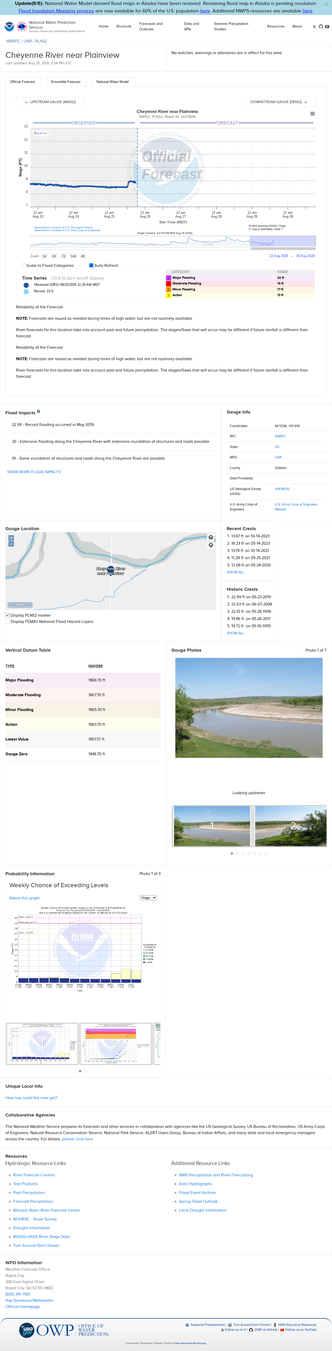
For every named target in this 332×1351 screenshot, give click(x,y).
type (9, 666)
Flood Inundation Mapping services (56, 11)
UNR (28, 41)
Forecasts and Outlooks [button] (151, 26)
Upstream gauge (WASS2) (52, 102)
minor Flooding (19, 709)
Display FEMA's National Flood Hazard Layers (51, 621)
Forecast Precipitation (33, 1201)
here (205, 11)
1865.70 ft (96, 709)
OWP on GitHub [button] (265, 1330)
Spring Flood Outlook (198, 1201)
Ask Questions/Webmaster (29, 1300)
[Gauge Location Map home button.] (211, 537)
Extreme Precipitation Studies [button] (231, 26)
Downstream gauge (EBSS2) (277, 102)
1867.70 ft (96, 695)
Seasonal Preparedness (207, 1325)
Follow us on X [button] (235, 1330)
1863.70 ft (96, 724)
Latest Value (17, 739)
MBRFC (13, 41)
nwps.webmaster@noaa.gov (190, 1343)
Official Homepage (22, 1306)
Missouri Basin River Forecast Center (46, 1210)
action (11, 724)
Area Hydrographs (195, 1184)
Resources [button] (276, 26)
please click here (77, 1139)
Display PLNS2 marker (30, 615)
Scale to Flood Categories (49, 265)
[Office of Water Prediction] (72, 1330)
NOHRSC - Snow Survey (35, 1219)
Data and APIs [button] (191, 26)
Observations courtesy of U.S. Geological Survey (63, 227)
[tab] (23, 82)
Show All (235, 572)
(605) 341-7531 (17, 1294)
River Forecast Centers (34, 1175)
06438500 (282, 489)
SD (277, 447)
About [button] (297, 26)
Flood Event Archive (197, 1192)
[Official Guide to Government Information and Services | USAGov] (26, 1330)
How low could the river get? (31, 1098)
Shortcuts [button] (124, 26)
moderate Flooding (23, 695)
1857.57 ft (96, 739)
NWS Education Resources (297, 1325)
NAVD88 (95, 666)
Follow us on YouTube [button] (300, 1330)
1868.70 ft (96, 680)
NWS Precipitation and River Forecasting (216, 1175)
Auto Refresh (105, 265)
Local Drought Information (203, 1210)
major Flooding (19, 680)
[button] (326, 4)
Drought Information (31, 1228)
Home (103, 26)
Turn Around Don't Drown (36, 1245)
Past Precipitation (29, 1192)
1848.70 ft (96, 754)
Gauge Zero (16, 754)
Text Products (25, 1184)
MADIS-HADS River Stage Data (41, 1236)
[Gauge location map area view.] (211, 545)
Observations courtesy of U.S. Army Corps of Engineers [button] (67, 230)
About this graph (24, 897)
